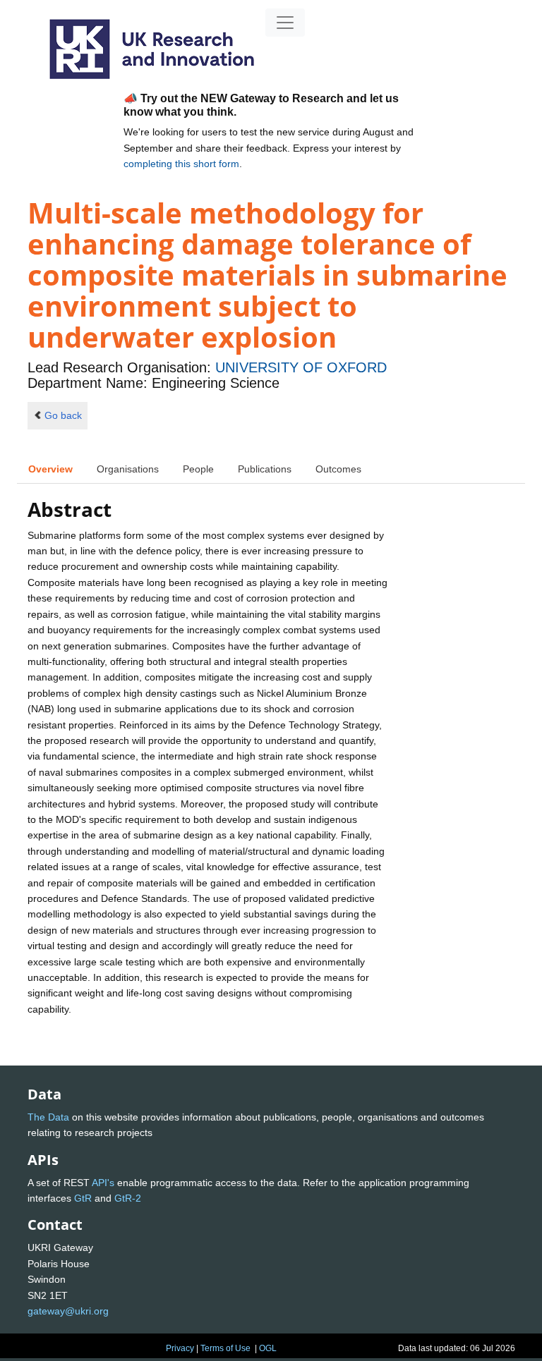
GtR (83, 1198)
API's (103, 1182)
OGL (268, 1348)
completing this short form (181, 163)
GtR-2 (127, 1198)
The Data (48, 1117)
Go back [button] (63, 415)
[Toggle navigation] (285, 22)
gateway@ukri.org (68, 1311)
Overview (50, 469)
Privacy (180, 1348)
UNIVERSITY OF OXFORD (301, 367)
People (198, 469)
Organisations (128, 469)
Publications (264, 469)
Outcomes (338, 469)
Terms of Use (225, 1348)
